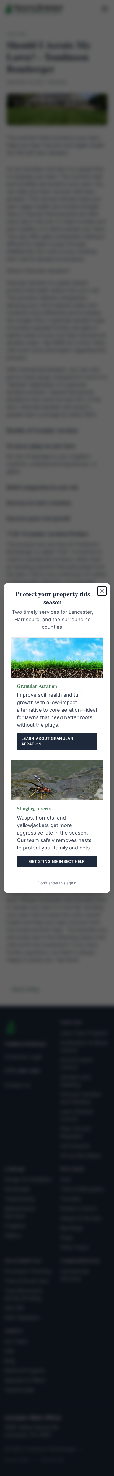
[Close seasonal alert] (101, 591)
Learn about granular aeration (47, 741)
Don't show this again (57, 883)
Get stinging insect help (57, 861)
